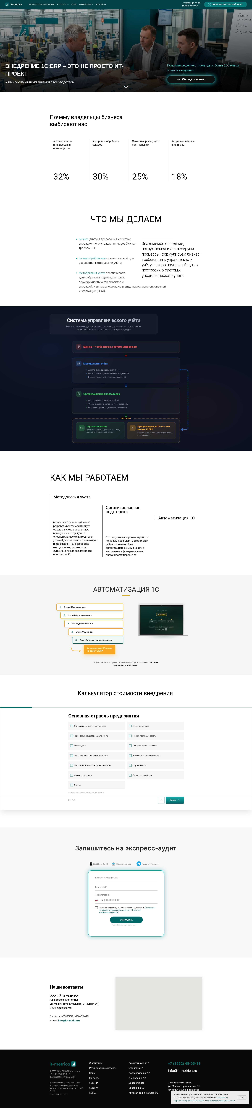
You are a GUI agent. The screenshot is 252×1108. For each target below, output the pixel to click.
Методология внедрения (41, 5)
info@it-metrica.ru (190, 5)
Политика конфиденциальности (220, 1100)
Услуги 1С (62, 5)
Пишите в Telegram (150, 864)
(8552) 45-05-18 (100, 864)
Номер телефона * (102, 895)
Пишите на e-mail (123, 864)
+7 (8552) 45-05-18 (191, 3)
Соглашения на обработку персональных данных (127, 909)
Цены (74, 5)
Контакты (101, 5)
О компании (85, 5)
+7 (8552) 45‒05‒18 (75, 1016)
